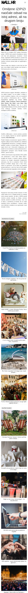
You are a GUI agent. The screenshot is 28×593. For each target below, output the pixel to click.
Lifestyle (14, 24)
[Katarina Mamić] (5, 47)
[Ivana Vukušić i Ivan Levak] (21, 47)
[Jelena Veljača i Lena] (13, 47)
